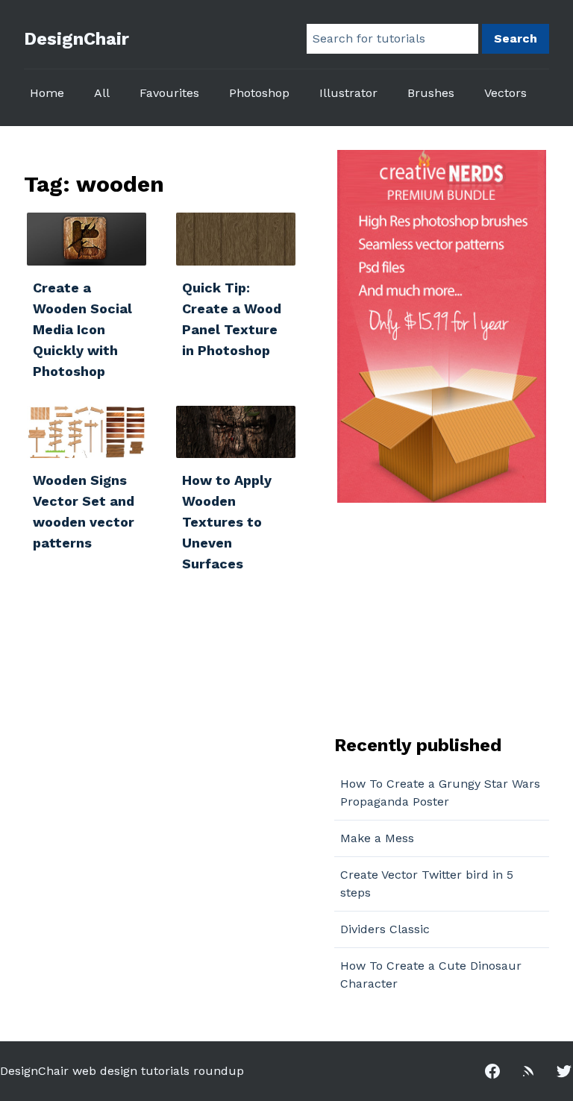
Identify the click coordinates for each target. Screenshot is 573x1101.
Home (47, 93)
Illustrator (348, 93)
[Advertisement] (427, 617)
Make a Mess (377, 838)
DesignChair (76, 38)
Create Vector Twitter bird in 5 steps (426, 884)
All (102, 93)
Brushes (430, 93)
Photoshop (259, 93)
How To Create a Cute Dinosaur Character (431, 975)
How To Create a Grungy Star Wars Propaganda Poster (440, 793)
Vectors (505, 93)
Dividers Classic (385, 929)
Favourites (169, 93)
